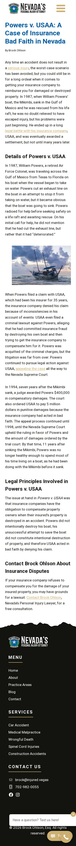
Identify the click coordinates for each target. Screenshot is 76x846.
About (13, 677)
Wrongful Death (20, 739)
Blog (12, 692)
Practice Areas (20, 685)
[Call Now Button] (66, 837)
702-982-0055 (27, 787)
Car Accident (18, 725)
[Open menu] (61, 8)
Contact (14, 699)
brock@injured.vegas (32, 780)
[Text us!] (60, 837)
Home (13, 670)
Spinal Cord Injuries (23, 746)
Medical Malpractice (24, 732)
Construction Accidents (27, 754)
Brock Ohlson (17, 50)
